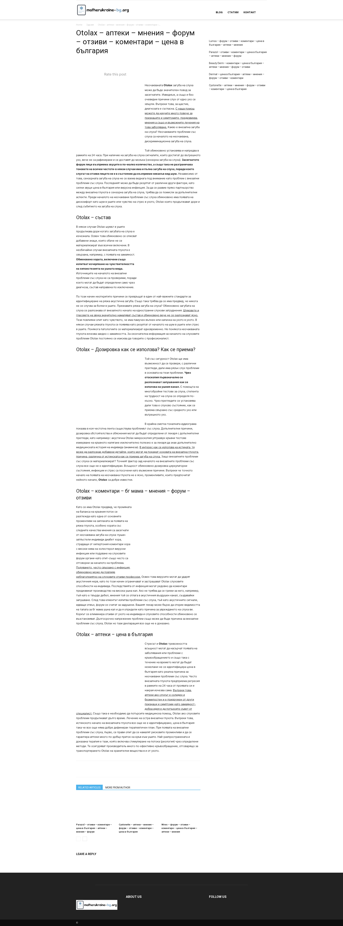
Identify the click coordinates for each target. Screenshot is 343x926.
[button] (262, 12)
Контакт (249, 12)
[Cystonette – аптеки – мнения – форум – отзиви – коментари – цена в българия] (138, 808)
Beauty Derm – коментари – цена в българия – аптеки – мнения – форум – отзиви (236, 65)
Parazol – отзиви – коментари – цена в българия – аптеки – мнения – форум (94, 828)
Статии (233, 12)
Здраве (90, 24)
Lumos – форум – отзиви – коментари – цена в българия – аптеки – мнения (236, 43)
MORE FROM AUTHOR (117, 787)
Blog (219, 12)
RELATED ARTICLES (89, 787)
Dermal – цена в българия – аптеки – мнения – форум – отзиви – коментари (236, 76)
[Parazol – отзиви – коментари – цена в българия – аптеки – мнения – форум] (95, 808)
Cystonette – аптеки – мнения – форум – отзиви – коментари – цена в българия (136, 828)
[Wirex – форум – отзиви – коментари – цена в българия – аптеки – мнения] (180, 808)
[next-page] (85, 839)
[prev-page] (78, 839)
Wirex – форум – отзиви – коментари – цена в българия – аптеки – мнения (179, 828)
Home (79, 24)
